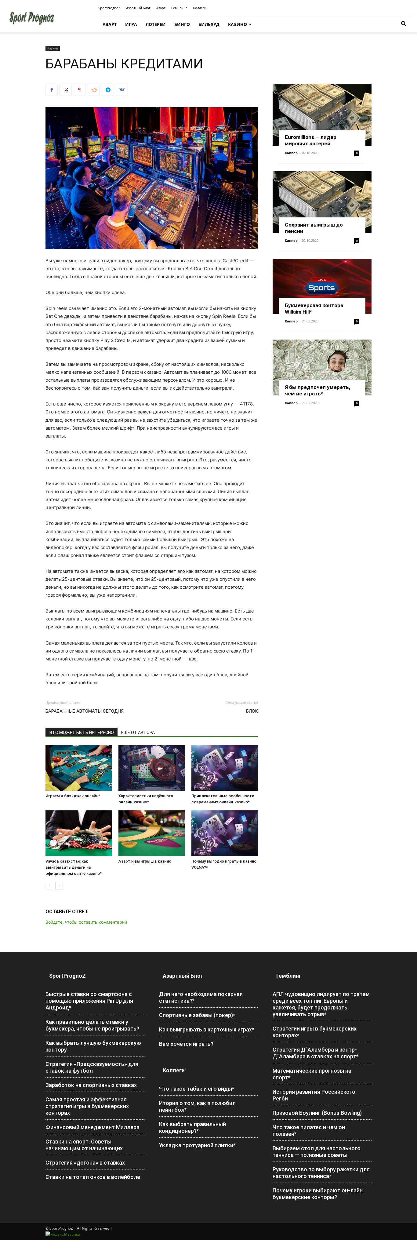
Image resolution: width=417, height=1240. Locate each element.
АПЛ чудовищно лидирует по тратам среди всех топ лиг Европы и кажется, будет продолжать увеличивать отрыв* (321, 1004)
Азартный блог (138, 7)
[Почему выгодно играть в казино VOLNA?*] (224, 833)
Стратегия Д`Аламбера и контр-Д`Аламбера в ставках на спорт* (315, 1053)
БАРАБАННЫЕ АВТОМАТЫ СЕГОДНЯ (84, 711)
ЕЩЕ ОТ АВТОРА (138, 732)
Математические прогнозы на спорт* (312, 1074)
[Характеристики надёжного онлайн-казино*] (151, 768)
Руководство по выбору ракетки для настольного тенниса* (321, 1172)
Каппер (291, 153)
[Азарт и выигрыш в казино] (151, 833)
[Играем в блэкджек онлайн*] (78, 768)
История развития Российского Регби (314, 1095)
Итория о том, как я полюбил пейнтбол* (197, 1106)
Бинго (182, 24)
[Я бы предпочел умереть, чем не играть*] (322, 367)
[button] (403, 24)
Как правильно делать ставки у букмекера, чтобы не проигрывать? (92, 1025)
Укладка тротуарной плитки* (197, 1145)
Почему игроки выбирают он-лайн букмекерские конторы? (318, 1193)
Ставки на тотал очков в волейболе (92, 1177)
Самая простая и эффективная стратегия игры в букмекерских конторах (87, 1106)
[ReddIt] (94, 90)
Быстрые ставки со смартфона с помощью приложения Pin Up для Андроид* (89, 1001)
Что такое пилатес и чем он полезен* (309, 1130)
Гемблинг (179, 7)
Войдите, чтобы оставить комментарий (86, 922)
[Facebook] (51, 90)
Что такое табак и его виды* (196, 1088)
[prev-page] (49, 885)
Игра (131, 24)
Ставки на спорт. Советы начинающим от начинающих (84, 1144)
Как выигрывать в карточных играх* (206, 1029)
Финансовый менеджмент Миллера (92, 1127)
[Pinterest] (80, 90)
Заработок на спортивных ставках (91, 1085)
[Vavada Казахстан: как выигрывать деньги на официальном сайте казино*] (78, 833)
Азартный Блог (183, 976)
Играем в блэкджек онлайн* (72, 796)
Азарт (160, 7)
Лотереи (156, 24)
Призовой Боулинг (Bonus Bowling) (317, 1113)
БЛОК (252, 711)
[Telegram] (108, 90)
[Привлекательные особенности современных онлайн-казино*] (224, 768)
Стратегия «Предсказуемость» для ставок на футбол (91, 1067)
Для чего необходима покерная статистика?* (201, 997)
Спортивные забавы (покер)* (197, 1015)
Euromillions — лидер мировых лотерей (310, 140)
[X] (66, 90)
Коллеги (199, 7)
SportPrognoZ (109, 7)
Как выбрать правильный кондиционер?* (192, 1127)
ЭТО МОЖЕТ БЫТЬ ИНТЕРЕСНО (81, 732)
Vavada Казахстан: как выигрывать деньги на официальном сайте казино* (73, 867)
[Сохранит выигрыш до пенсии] (322, 202)
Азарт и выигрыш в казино (144, 861)
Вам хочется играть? (186, 1044)
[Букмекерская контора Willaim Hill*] (322, 286)
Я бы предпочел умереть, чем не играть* (317, 390)
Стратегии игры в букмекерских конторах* (315, 1031)
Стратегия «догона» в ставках (85, 1162)
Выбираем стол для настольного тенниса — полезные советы (317, 1151)
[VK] (122, 90)
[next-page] (59, 885)
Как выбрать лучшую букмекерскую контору (93, 1046)
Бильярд (208, 24)
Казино (237, 24)
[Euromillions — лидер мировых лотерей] (322, 115)
